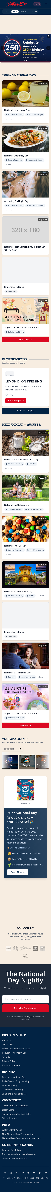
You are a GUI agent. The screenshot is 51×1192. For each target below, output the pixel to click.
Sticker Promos (9, 1118)
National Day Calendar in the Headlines (21, 1138)
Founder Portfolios (11, 1150)
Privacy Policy (8, 1061)
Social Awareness (15, 509)
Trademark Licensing (12, 1089)
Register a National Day (13, 1077)
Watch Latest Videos (12, 1129)
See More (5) (25, 339)
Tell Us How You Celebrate (15, 1105)
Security (6, 1057)
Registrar (32, 464)
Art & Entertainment (36, 205)
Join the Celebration (25, 1008)
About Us (6, 1040)
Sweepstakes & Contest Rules (16, 1114)
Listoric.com (8, 1109)
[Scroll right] (32, 11)
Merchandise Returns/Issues (16, 1048)
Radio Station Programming (15, 1081)
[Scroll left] (4, 11)
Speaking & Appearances (14, 1093)
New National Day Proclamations (18, 1134)
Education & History (15, 114)
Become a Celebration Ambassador (19, 1154)
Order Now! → (17, 872)
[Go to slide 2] (26, 60)
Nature (31, 596)
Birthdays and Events (16, 332)
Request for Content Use (14, 1052)
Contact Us (7, 1044)
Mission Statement (11, 1065)
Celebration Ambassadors (14, 1158)
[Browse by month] (36, 11)
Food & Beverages (36, 114)
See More (25, 725)
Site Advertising (9, 1085)
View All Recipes (25, 410)
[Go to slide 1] (24, 60)
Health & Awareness (15, 550)
